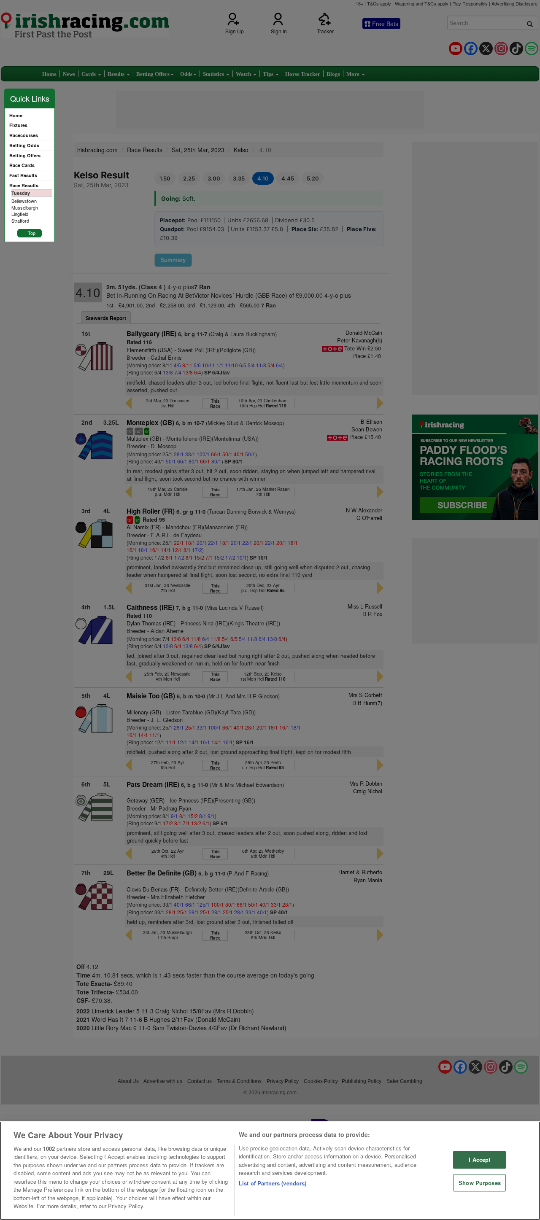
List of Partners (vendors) (272, 1183)
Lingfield (19, 213)
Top (31, 232)
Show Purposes (480, 1183)
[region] (270, 1170)
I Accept (479, 1159)
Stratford (20, 220)
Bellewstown (24, 200)
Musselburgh (24, 207)
